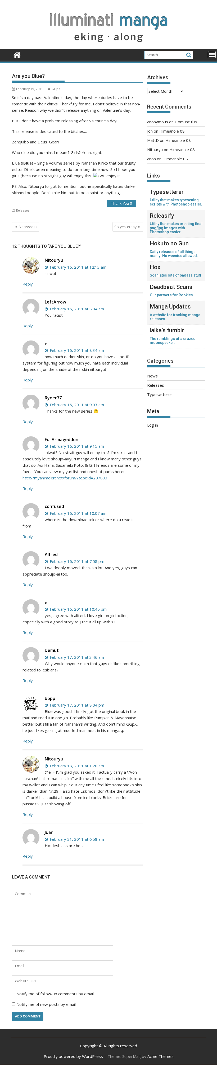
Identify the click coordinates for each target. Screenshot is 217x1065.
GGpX (56, 89)
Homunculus (186, 121)
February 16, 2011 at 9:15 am (76, 446)
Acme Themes (160, 1056)
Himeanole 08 (172, 131)
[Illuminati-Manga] (108, 45)
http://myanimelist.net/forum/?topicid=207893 (64, 477)
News (152, 376)
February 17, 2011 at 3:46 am (76, 657)
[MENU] (212, 54)
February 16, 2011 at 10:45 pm (78, 609)
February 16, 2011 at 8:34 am (76, 350)
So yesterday (125, 226)
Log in (152, 425)
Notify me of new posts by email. (46, 1004)
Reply (27, 284)
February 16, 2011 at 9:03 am (76, 404)
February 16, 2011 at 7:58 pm (76, 561)
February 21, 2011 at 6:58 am (76, 839)
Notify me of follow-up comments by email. (55, 993)
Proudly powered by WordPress (73, 1056)
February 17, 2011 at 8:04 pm (76, 705)
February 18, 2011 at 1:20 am (76, 765)
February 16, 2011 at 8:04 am (76, 308)
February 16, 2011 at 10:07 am (77, 513)
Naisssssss (28, 226)
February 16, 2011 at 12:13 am (77, 267)
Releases (22, 210)
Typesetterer (159, 394)
